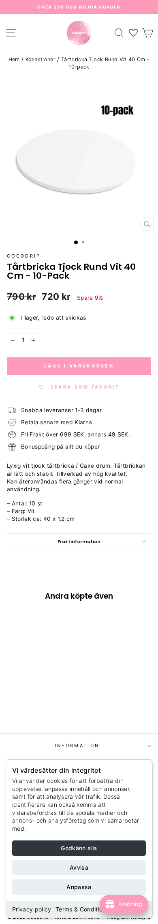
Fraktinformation (79, 541)
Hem (14, 59)
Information (77, 745)
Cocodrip (24, 256)
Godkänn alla (79, 847)
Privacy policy (31, 909)
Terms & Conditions (82, 909)
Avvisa (79, 867)
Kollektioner (41, 59)
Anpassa (78, 886)
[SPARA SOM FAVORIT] (17, 657)
